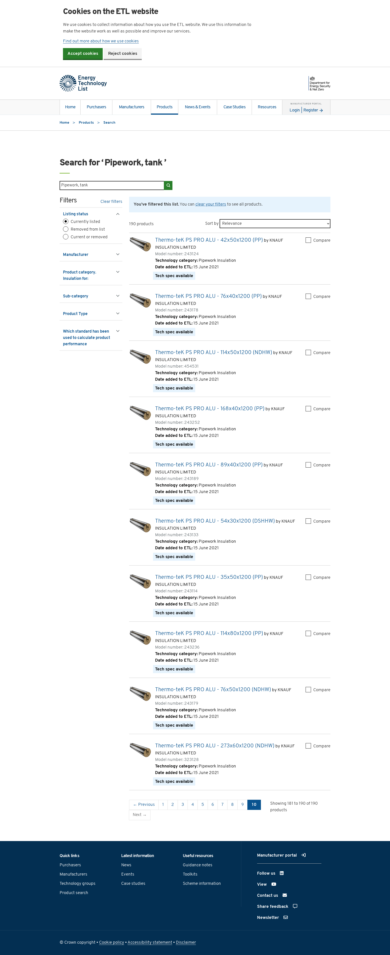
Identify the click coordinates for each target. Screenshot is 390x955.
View (273, 885)
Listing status (81, 214)
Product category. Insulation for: (81, 276)
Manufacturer (81, 255)
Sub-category (81, 296)
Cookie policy (111, 943)
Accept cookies (82, 54)
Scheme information (202, 884)
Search (168, 185)
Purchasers (96, 107)
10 (254, 805)
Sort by (212, 224)
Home (70, 107)
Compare (321, 241)
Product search (74, 893)
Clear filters (111, 202)
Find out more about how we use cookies (101, 41)
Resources (267, 107)
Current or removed (89, 237)
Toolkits (190, 874)
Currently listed (85, 222)
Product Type (81, 314)
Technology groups (77, 884)
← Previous (144, 805)
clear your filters (210, 204)
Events (127, 874)
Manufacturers (131, 107)
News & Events (197, 107)
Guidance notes (197, 865)
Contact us (268, 896)
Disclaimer (186, 943)
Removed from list (88, 229)
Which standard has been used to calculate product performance (86, 338)
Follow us (278, 874)
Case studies (133, 884)
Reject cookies (122, 54)
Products (164, 107)
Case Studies (234, 107)
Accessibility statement (150, 943)
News (126, 865)
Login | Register (306, 108)
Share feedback (273, 907)
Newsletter (268, 918)
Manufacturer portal (277, 855)
